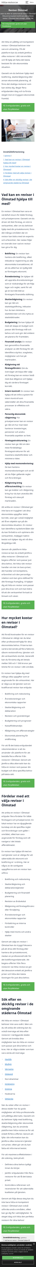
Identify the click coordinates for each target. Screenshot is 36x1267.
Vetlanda (9, 1098)
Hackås (8, 1059)
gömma (7, 155)
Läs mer (11, 1253)
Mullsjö (8, 1064)
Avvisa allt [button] (18, 1262)
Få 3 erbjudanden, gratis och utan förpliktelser (14, 25)
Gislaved (9, 1074)
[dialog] (18, 1254)
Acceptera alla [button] (18, 1258)
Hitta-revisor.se (10, 2)
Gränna (8, 1089)
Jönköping (9, 1084)
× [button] (34, 1244)
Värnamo (9, 1069)
